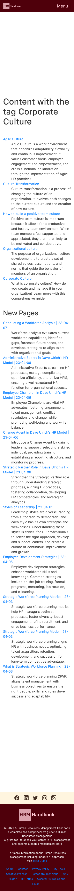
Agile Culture (13, 139)
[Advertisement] (37, 54)
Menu (62, 6)
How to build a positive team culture (31, 214)
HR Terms (27, 878)
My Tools (59, 868)
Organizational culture (20, 248)
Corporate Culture (17, 278)
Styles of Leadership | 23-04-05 (28, 507)
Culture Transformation (21, 184)
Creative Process (16, 873)
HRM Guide (40, 860)
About (10, 868)
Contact (23, 868)
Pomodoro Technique (45, 873)
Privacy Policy (40, 868)
